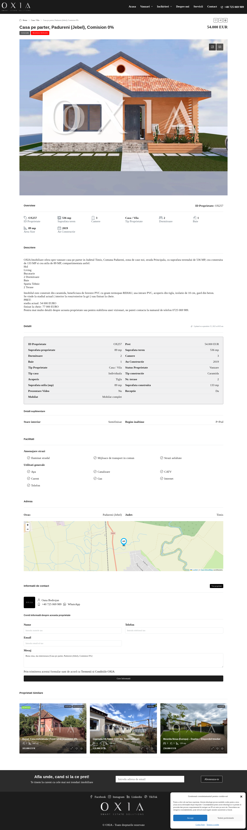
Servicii (198, 6)
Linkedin (136, 796)
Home (25, 20)
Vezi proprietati (216, 586)
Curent (35, 478)
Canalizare (104, 471)
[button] (241, 796)
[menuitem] (232, 7)
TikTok (152, 796)
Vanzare (25, 33)
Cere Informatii (123, 678)
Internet (168, 478)
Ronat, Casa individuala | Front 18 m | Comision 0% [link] (49, 739)
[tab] (212, 47)
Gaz (100, 478)
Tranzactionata (40, 33)
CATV (168, 471)
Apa (33, 471)
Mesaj (27, 650)
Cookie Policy (200, 825)
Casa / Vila (35, 20)
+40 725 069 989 (51, 604)
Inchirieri (163, 6)
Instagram (118, 796)
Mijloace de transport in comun (116, 458)
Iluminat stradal (40, 458)
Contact (212, 6)
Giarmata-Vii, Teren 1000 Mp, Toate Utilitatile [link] (116, 739)
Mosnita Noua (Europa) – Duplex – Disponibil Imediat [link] (191, 739)
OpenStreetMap (207, 570)
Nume (27, 624)
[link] (52, 728)
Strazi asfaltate (173, 458)
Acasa (132, 6)
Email (27, 637)
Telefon (35, 485)
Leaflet (195, 570)
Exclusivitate (78, 706)
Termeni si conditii (213, 825)
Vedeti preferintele (226, 818)
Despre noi (182, 6)
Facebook (100, 796)
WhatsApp (74, 604)
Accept (190, 818)
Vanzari (145, 6)
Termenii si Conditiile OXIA (97, 671)
